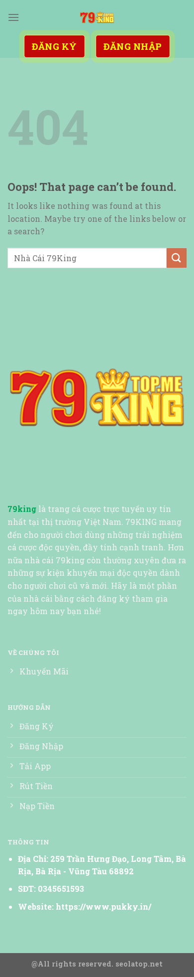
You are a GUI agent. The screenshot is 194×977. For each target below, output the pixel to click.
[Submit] (177, 258)
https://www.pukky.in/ (103, 906)
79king (21, 508)
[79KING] (97, 17)
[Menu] (13, 17)
